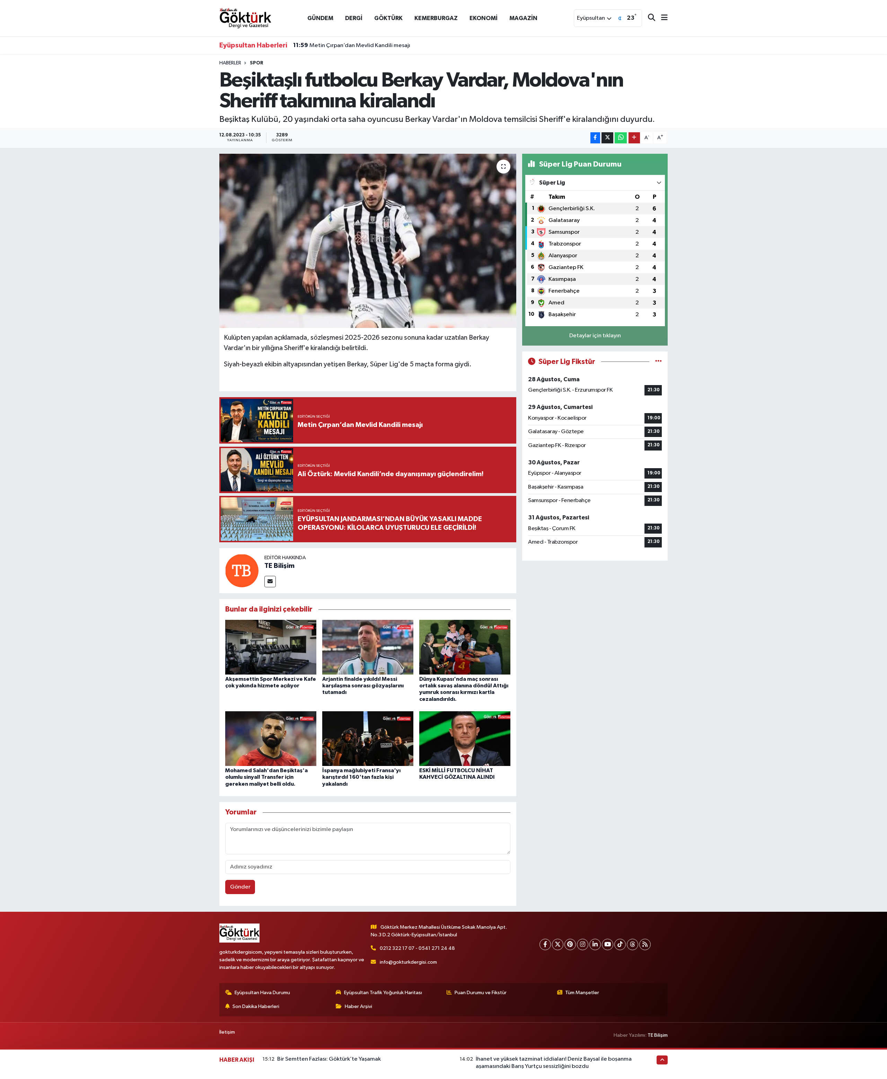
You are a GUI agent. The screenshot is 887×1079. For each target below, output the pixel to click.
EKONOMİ (483, 18)
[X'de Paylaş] (607, 138)
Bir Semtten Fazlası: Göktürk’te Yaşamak (329, 1059)
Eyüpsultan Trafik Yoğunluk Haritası (383, 992)
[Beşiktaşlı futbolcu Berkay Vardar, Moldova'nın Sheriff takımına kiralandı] (367, 241)
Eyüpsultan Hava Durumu (262, 992)
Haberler (230, 63)
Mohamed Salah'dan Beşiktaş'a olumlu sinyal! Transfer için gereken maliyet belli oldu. (266, 777)
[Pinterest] (570, 944)
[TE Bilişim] (241, 570)
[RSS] (645, 944)
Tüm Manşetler (582, 992)
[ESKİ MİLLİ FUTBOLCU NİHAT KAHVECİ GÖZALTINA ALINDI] (464, 738)
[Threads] (632, 944)
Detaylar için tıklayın (595, 336)
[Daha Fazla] (634, 138)
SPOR (256, 63)
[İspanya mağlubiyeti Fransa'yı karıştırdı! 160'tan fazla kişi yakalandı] (367, 738)
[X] (557, 944)
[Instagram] (582, 944)
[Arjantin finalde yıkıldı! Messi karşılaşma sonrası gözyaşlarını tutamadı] (367, 647)
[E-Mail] (270, 581)
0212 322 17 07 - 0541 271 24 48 (417, 948)
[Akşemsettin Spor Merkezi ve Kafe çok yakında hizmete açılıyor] (270, 647)
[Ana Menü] (661, 18)
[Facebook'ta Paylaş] (595, 138)
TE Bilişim (279, 565)
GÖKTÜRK (388, 18)
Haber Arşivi (358, 1006)
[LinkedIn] (595, 944)
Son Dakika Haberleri (255, 1006)
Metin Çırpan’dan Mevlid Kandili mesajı (351, 45)
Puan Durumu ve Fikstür (481, 992)
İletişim (227, 1032)
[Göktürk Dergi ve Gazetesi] (245, 18)
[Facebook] (545, 944)
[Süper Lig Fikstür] (658, 362)
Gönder (240, 887)
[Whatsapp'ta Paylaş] (621, 138)
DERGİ (353, 18)
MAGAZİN (523, 18)
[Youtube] (607, 944)
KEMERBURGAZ (436, 18)
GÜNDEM (320, 18)
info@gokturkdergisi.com (408, 962)
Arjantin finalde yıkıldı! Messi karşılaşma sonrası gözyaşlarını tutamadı (363, 685)
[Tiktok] (620, 944)
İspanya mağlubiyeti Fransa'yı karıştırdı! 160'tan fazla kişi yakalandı (361, 777)
